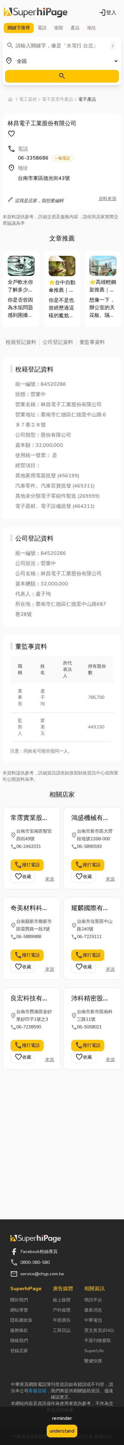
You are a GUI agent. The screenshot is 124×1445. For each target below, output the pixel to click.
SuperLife (94, 1351)
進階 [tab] (58, 28)
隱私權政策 (21, 1320)
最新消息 (93, 1310)
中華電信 (93, 1320)
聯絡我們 (19, 1341)
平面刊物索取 (97, 1341)
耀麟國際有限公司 (90, 908)
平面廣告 (62, 1320)
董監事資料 (92, 342)
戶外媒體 (62, 1310)
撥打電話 (27, 865)
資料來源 (107, 199)
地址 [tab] (91, 28)
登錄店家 (19, 1351)
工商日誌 (62, 1330)
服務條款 (19, 1330)
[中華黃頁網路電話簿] (35, 13)
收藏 (23, 876)
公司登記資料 (58, 342)
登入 (107, 13)
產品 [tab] (75, 28)
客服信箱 (37, 1391)
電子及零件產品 (57, 99)
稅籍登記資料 (21, 342)
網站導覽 (19, 1310)
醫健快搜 (93, 1361)
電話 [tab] (42, 28)
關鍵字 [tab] (19, 28)
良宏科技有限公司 (29, 998)
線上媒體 (62, 1300)
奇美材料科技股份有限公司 (29, 908)
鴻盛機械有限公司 (90, 818)
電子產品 (87, 99)
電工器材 (28, 99)
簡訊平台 (93, 1300)
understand (62, 1431)
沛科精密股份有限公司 (90, 998)
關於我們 (19, 1300)
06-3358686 (44, 157)
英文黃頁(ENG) (99, 1330)
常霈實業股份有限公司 (29, 818)
